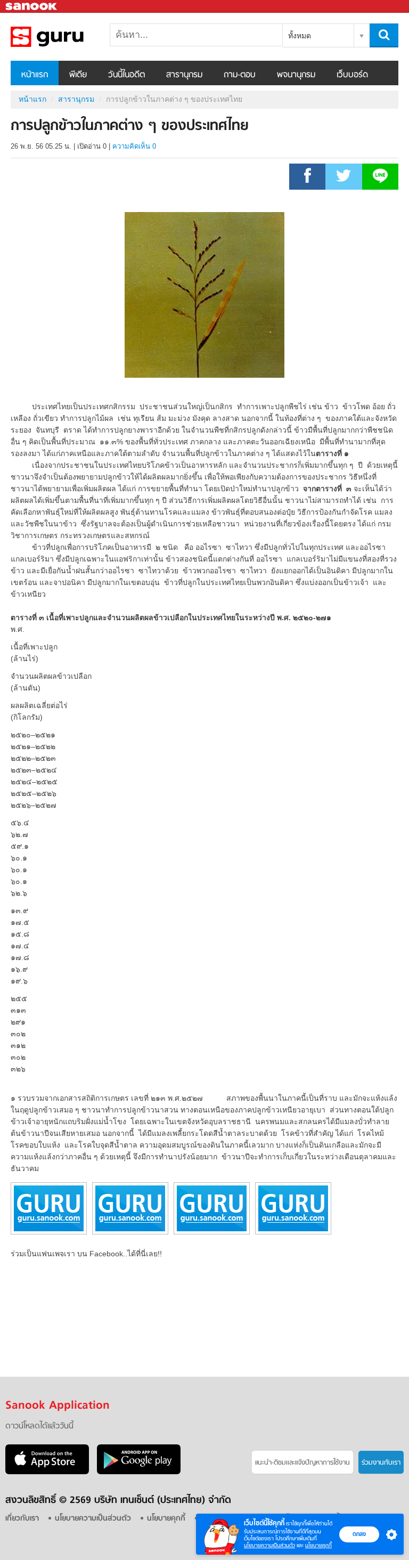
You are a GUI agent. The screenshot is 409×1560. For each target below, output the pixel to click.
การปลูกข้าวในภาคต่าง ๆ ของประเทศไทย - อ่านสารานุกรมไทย (66, 36)
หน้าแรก (34, 75)
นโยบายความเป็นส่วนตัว (269, 1545)
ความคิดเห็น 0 (134, 146)
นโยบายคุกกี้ (318, 1545)
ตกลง (359, 1534)
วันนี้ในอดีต (126, 75)
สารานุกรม (184, 75)
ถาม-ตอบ (240, 75)
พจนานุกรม (296, 75)
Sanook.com (32, 6)
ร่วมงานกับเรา (381, 1462)
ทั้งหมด (299, 35)
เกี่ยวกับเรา (22, 1519)
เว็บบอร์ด (352, 75)
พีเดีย (78, 75)
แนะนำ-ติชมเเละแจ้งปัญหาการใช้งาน (302, 1462)
